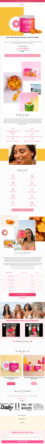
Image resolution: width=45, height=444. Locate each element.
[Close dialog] (44, 430)
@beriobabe (22, 398)
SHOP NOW (29, 1)
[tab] (9, 272)
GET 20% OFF (22, 442)
